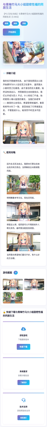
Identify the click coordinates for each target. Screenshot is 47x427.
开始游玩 (12, 32)
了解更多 (23, 382)
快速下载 (23, 346)
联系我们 (23, 418)
